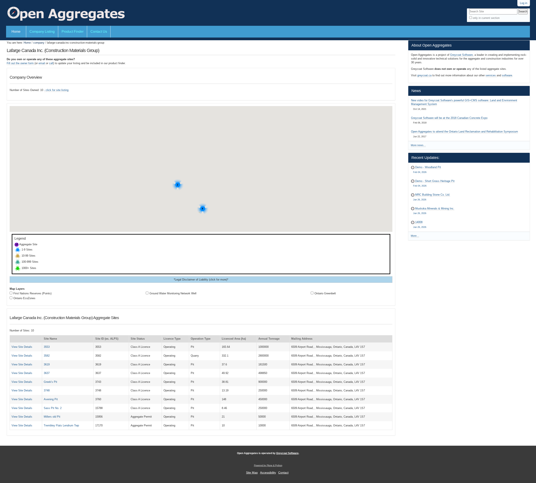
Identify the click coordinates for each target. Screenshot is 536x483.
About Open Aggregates (431, 45)
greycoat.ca (424, 75)
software (507, 75)
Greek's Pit (50, 381)
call (51, 63)
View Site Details (22, 346)
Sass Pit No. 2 (53, 408)
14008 (419, 224)
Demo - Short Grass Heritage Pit (433, 183)
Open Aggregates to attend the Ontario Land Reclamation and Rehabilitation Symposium (464, 131)
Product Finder (73, 31)
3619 (47, 364)
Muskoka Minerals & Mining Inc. (433, 211)
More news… (418, 145)
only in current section (486, 17)
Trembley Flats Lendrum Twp (61, 425)
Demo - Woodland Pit (427, 169)
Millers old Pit (52, 416)
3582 (47, 355)
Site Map (252, 472)
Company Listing (42, 31)
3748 (47, 390)
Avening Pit (51, 399)
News (416, 91)
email (42, 63)
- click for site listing (56, 90)
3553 (47, 346)
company (38, 42)
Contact (283, 472)
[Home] (65, 13)
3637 (47, 373)
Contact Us (98, 31)
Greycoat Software (461, 54)
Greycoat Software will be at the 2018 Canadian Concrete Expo (449, 117)
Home (16, 31)
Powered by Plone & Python (268, 465)
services (491, 75)
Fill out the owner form (21, 63)
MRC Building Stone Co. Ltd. (431, 197)
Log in (523, 3)
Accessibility (268, 472)
